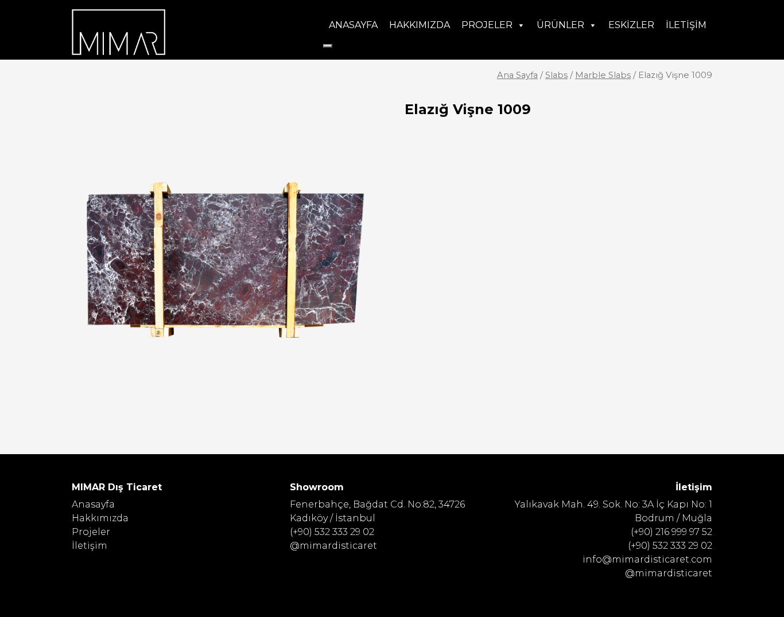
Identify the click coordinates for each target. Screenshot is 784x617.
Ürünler (560, 24)
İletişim (686, 24)
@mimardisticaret (333, 545)
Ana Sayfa (517, 75)
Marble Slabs (603, 75)
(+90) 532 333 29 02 (332, 531)
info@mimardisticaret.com (647, 559)
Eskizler (631, 24)
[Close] (327, 46)
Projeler (487, 24)
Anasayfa (353, 24)
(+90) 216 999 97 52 (671, 531)
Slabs (556, 75)
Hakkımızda (419, 24)
